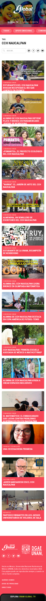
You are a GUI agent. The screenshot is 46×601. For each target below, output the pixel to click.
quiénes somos (8, 580)
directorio (6, 587)
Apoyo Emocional (23, 31)
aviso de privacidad (10, 584)
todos (6, 31)
